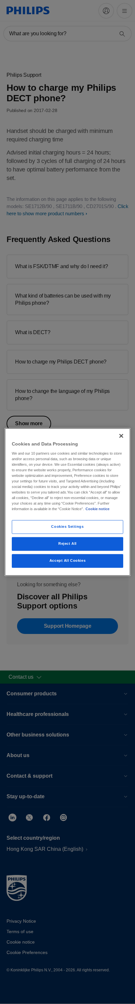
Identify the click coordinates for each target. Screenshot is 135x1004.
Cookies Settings (67, 527)
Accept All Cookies (67, 561)
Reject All (67, 544)
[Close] (121, 436)
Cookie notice (97, 509)
